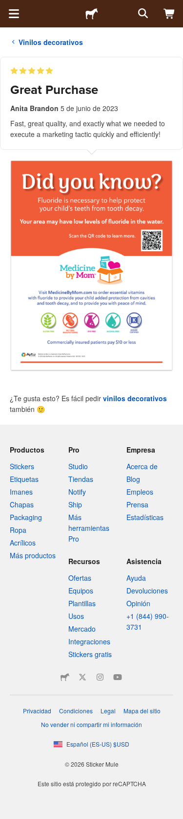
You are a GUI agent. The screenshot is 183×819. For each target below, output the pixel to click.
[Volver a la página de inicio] (92, 13)
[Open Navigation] (13, 13)
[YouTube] (118, 677)
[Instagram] (100, 677)
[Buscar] (142, 13)
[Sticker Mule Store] (65, 677)
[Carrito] (169, 13)
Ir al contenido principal (7, 7)
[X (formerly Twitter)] (82, 677)
